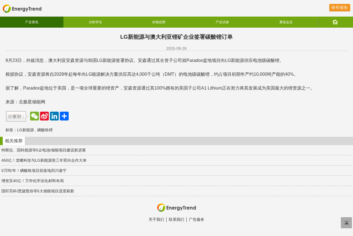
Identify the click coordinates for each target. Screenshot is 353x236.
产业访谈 (222, 22)
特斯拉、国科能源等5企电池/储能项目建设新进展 (43, 150)
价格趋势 (158, 22)
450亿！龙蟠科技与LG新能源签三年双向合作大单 (44, 160)
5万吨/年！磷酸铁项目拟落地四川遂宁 (33, 170)
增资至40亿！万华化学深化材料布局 (32, 181)
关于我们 (156, 219)
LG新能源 (25, 130)
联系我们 (176, 219)
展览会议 (286, 22)
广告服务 (196, 219)
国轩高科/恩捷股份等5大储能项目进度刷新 (37, 191)
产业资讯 (31, 22)
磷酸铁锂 (45, 130)
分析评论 (95, 22)
